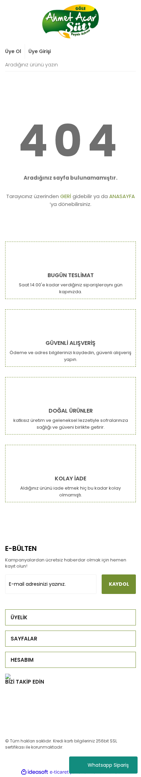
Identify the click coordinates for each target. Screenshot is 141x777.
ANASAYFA (122, 196)
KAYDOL (119, 584)
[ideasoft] (34, 772)
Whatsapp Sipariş (108, 765)
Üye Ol (13, 51)
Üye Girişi (39, 51)
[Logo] (70, 21)
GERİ (65, 196)
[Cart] (127, 51)
